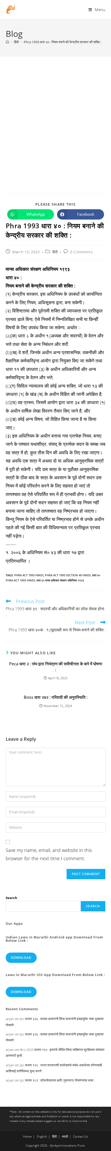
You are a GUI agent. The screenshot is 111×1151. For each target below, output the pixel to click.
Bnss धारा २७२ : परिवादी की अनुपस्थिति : (56, 697)
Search (11, 897)
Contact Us (80, 1136)
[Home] (7, 42)
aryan (10, 1018)
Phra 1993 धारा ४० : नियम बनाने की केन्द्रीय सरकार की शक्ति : (62, 42)
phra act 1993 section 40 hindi (68, 575)
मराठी (65, 1136)
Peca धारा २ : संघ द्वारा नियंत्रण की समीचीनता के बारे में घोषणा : (55, 666)
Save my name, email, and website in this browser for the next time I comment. (49, 854)
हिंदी (55, 251)
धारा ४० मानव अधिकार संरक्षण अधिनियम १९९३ (60, 580)
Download (21, 957)
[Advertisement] (55, 114)
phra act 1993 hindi (28, 575)
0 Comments (81, 251)
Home (27, 1136)
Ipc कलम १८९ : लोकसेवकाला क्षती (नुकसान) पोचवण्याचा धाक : (57, 1080)
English (42, 1136)
